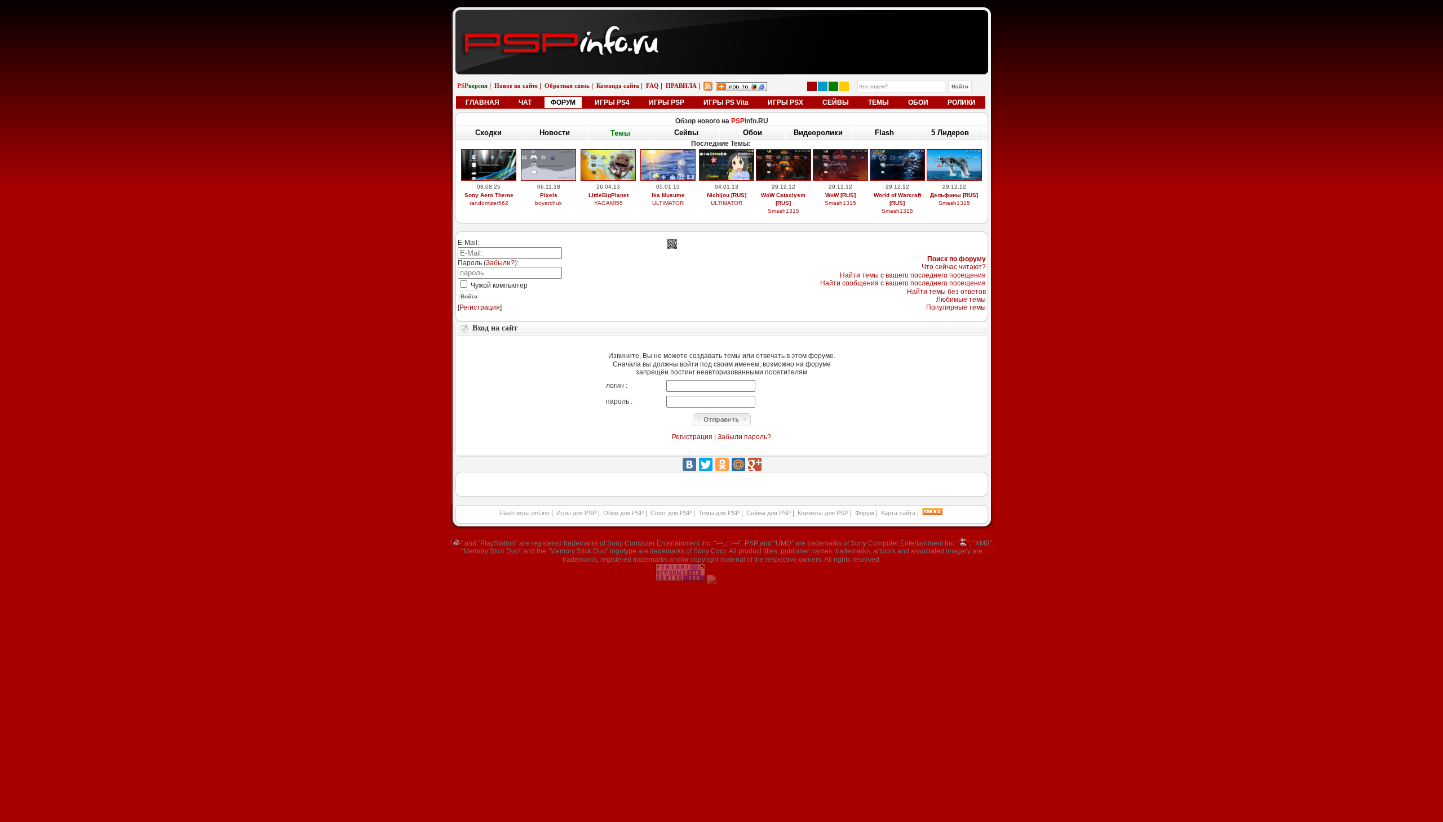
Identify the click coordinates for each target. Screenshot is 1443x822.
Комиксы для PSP (823, 513)
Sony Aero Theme (489, 195)
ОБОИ (918, 102)
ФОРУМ (563, 102)
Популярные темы (956, 307)
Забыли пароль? (744, 437)
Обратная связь (567, 85)
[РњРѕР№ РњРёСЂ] (738, 464)
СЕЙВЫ (835, 102)
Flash (884, 132)
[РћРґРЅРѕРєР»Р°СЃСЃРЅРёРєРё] (722, 464)
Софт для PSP (671, 513)
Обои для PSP (623, 513)
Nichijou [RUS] (726, 195)
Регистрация (479, 307)
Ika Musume (668, 195)
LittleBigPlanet (608, 195)
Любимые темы (961, 299)
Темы (620, 133)
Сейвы (686, 132)
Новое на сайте (516, 85)
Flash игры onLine (524, 513)
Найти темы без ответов (946, 292)
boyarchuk (548, 203)
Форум (864, 513)
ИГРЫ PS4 (612, 102)
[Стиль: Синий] (822, 86)
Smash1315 (783, 211)
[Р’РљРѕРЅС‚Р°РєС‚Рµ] (689, 464)
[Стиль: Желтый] (844, 86)
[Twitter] (705, 464)
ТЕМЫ (878, 102)
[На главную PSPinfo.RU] (721, 19)
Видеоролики (818, 132)
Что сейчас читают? (954, 267)
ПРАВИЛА (681, 85)
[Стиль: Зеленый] (833, 86)
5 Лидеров (950, 132)
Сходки (488, 132)
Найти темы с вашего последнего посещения (913, 275)
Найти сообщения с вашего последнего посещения (903, 283)
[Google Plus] (755, 464)
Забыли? (500, 263)
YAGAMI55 (608, 203)
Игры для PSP (576, 513)
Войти (469, 296)
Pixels (548, 195)
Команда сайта (617, 85)
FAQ (652, 85)
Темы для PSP (719, 513)
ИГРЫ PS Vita (726, 102)
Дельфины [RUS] (954, 195)
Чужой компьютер (498, 285)
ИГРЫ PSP (666, 102)
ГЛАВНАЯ (482, 102)
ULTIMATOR (668, 203)
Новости (554, 132)
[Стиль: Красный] (812, 86)
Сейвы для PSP (768, 513)
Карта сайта (898, 513)
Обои (752, 132)
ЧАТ (525, 102)
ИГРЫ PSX (785, 102)
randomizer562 (489, 203)
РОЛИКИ (962, 102)
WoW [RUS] (840, 195)
